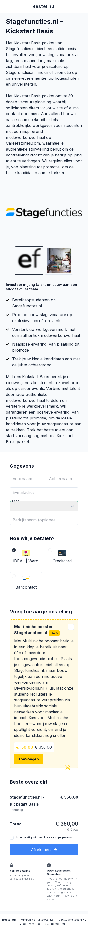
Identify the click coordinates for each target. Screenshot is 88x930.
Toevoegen (28, 759)
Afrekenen (41, 849)
